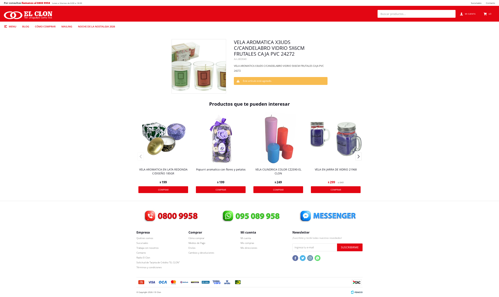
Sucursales (476, 3)
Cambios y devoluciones (201, 252)
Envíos (192, 248)
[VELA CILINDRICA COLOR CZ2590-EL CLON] (278, 139)
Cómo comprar (45, 26)
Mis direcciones (249, 248)
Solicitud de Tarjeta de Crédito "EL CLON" (158, 262)
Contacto (490, 3)
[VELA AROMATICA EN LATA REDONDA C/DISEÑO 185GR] (163, 139)
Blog (25, 26)
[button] (451, 14)
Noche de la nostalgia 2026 (96, 26)
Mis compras (247, 243)
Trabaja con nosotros (147, 248)
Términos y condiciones (149, 267)
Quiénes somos (144, 238)
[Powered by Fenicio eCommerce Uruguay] (357, 292)
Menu (12, 26)
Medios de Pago (196, 243)
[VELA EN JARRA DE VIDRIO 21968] (336, 139)
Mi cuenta (246, 238)
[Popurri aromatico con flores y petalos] (221, 139)
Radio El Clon (143, 257)
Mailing (66, 26)
